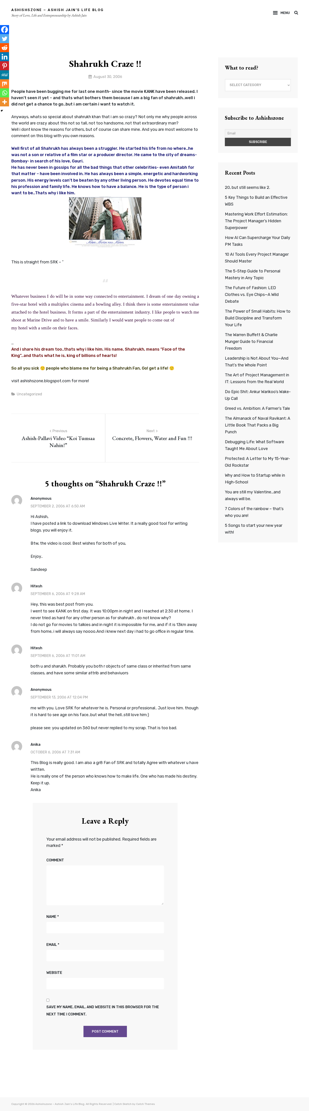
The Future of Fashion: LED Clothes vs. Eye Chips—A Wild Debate (252, 294)
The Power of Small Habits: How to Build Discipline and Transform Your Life (257, 318)
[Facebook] (4, 29)
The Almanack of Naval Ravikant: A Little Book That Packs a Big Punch (257, 425)
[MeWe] (4, 74)
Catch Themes (145, 1104)
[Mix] (4, 83)
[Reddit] (4, 47)
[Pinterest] (4, 65)
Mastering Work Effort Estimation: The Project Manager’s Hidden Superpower (256, 221)
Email (52, 944)
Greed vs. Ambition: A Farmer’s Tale (257, 408)
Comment (55, 860)
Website (54, 972)
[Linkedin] (4, 56)
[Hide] (2, 111)
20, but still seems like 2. (247, 187)
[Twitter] (4, 38)
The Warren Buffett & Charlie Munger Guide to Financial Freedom (251, 341)
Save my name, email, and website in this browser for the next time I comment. (102, 1010)
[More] (4, 101)
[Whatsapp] (4, 92)
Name (52, 916)
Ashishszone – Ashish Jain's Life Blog (57, 10)
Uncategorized (29, 394)
